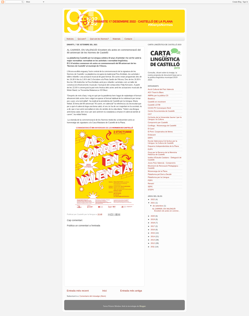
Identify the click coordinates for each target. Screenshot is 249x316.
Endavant (152, 135)
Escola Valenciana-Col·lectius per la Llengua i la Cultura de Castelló (162, 142)
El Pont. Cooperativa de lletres (160, 132)
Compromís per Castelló (158, 122)
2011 (153, 247)
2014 (153, 236)
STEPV (151, 190)
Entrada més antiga (131, 290)
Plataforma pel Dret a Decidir (160, 174)
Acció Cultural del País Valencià (161, 89)
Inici (104, 290)
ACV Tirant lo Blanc (156, 92)
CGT (150, 114)
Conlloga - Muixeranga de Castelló (162, 126)
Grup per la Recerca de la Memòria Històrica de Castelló (162, 153)
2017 (153, 226)
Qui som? (82, 39)
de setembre (158, 206)
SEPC (150, 187)
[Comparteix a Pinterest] (119, 214)
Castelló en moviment (157, 102)
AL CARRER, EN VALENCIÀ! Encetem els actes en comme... (166, 210)
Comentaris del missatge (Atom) (92, 296)
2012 (153, 243)
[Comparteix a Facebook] (116, 214)
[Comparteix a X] (114, 214)
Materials (116, 39)
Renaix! (151, 183)
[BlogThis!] (111, 214)
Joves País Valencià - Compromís (161, 163)
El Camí (151, 129)
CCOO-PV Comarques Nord (159, 108)
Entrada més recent (78, 290)
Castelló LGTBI (154, 105)
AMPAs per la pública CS (158, 96)
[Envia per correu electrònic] (109, 214)
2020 (153, 216)
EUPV (150, 149)
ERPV (150, 138)
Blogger (142, 306)
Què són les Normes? (99, 39)
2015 (153, 233)
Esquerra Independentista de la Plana (163, 146)
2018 (153, 223)
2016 (153, 230)
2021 (153, 203)
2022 (153, 199)
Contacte (128, 39)
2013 (153, 240)
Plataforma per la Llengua (158, 177)
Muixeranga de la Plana (157, 171)
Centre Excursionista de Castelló (161, 111)
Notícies (70, 39)
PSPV (150, 180)
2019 (153, 219)
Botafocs (151, 99)
